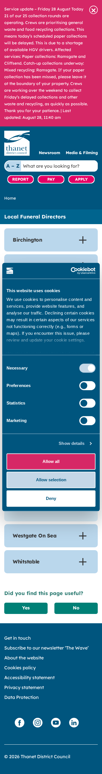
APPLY (81, 179)
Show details (71, 443)
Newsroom (49, 152)
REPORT (20, 179)
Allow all (51, 461)
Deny (51, 498)
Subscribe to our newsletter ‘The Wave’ (46, 648)
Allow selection (51, 479)
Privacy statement (24, 687)
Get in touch (17, 638)
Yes (26, 608)
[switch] (87, 385)
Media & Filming (82, 152)
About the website (24, 658)
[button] (93, 10)
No (76, 608)
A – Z (13, 166)
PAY (51, 179)
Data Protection (21, 697)
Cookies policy (20, 667)
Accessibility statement (29, 677)
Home (10, 198)
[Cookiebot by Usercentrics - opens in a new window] (71, 270)
